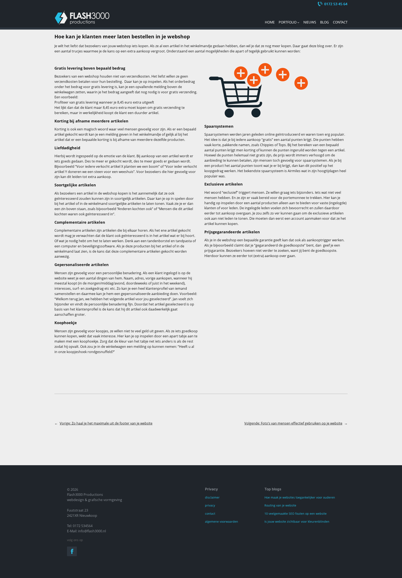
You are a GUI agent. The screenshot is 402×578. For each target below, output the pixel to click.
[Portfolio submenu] (298, 22)
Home (270, 22)
